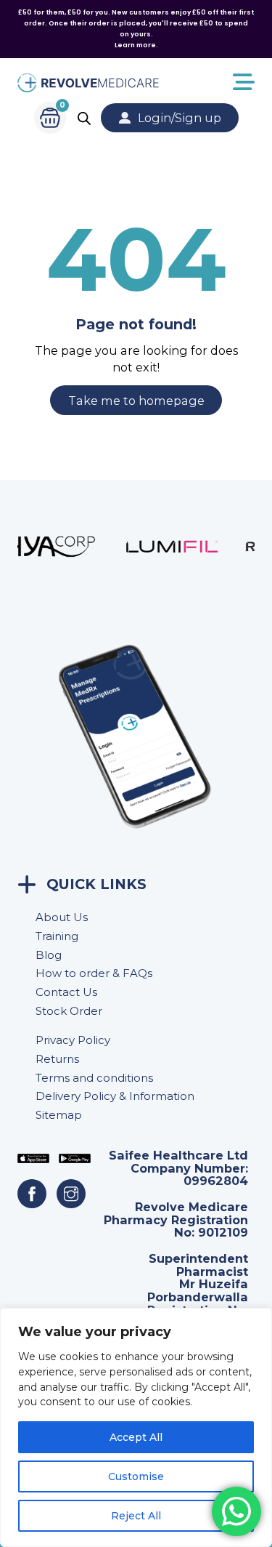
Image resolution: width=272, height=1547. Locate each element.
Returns (57, 1059)
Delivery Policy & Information (115, 1096)
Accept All (136, 1437)
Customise (136, 1476)
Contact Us (66, 992)
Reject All (136, 1515)
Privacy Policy (73, 1040)
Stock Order (69, 1011)
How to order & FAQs (94, 973)
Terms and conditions (94, 1078)
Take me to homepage (136, 400)
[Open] (207, 82)
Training (57, 936)
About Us (62, 917)
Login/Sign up (179, 117)
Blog (49, 955)
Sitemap (59, 1115)
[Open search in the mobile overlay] (84, 118)
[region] (136, 1427)
